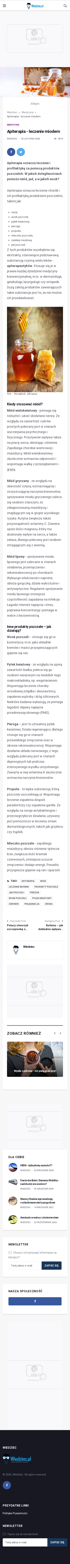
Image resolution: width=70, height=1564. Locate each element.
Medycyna (28, 112)
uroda (48, 904)
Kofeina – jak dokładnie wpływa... (50, 927)
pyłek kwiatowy (42, 898)
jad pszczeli (16, 892)
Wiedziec (12, 112)
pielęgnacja (31, 904)
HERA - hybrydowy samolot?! (36, 1165)
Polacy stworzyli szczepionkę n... (17, 927)
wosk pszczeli (17, 898)
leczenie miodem (19, 887)
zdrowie (14, 904)
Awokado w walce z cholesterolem (39, 1217)
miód (43, 881)
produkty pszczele (46, 887)
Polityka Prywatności (15, 1513)
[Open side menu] (4, 6)
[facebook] (11, 152)
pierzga (34, 892)
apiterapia (28, 881)
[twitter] (21, 152)
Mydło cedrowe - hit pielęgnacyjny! (35, 1071)
